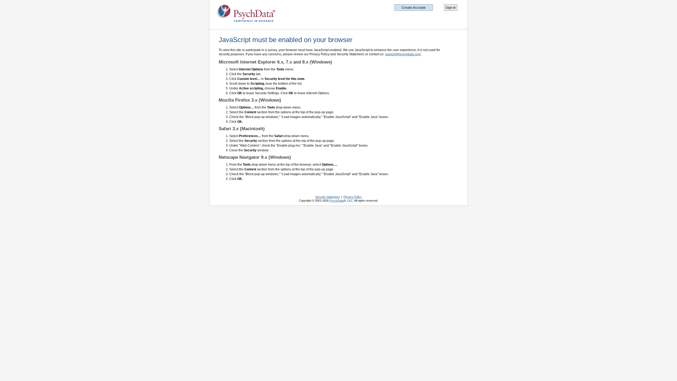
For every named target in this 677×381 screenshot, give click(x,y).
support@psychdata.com (403, 54)
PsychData (337, 200)
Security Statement (327, 196)
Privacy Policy (353, 196)
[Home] (246, 13)
